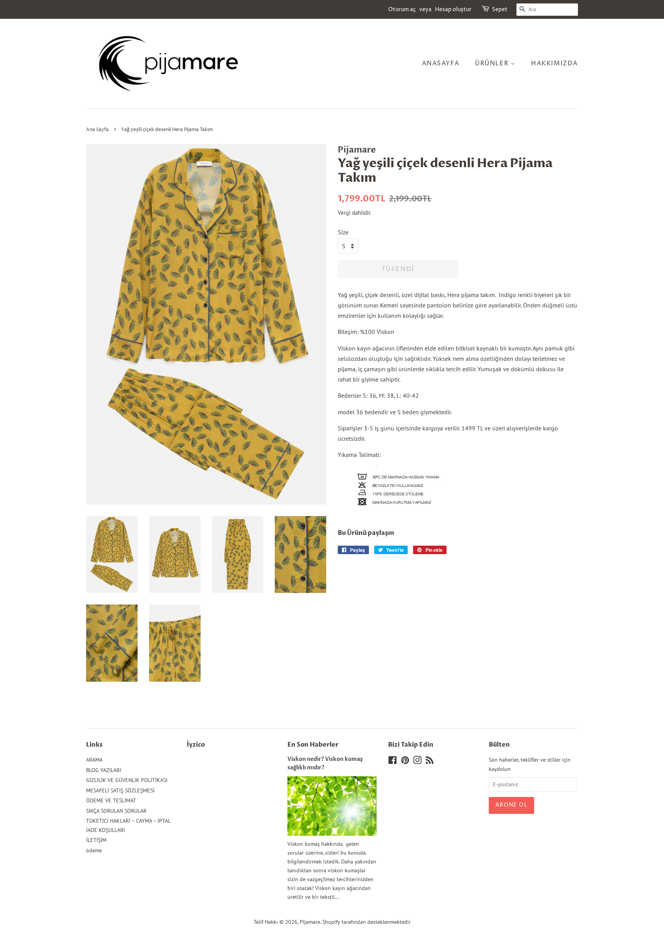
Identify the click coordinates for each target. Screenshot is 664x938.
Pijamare (310, 921)
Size (343, 232)
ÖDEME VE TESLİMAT (111, 800)
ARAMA (94, 759)
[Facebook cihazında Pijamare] (392, 761)
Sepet (500, 9)
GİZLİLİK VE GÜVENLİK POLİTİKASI (127, 780)
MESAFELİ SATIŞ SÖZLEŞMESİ (120, 790)
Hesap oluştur (453, 9)
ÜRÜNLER (493, 63)
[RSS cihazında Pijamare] (429, 761)
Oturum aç (402, 9)
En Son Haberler (313, 744)
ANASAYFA (441, 63)
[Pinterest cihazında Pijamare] (405, 761)
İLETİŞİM (96, 840)
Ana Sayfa (97, 129)
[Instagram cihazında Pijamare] (417, 761)
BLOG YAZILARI (103, 770)
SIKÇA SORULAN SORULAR (116, 810)
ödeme (94, 850)
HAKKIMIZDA (554, 63)
